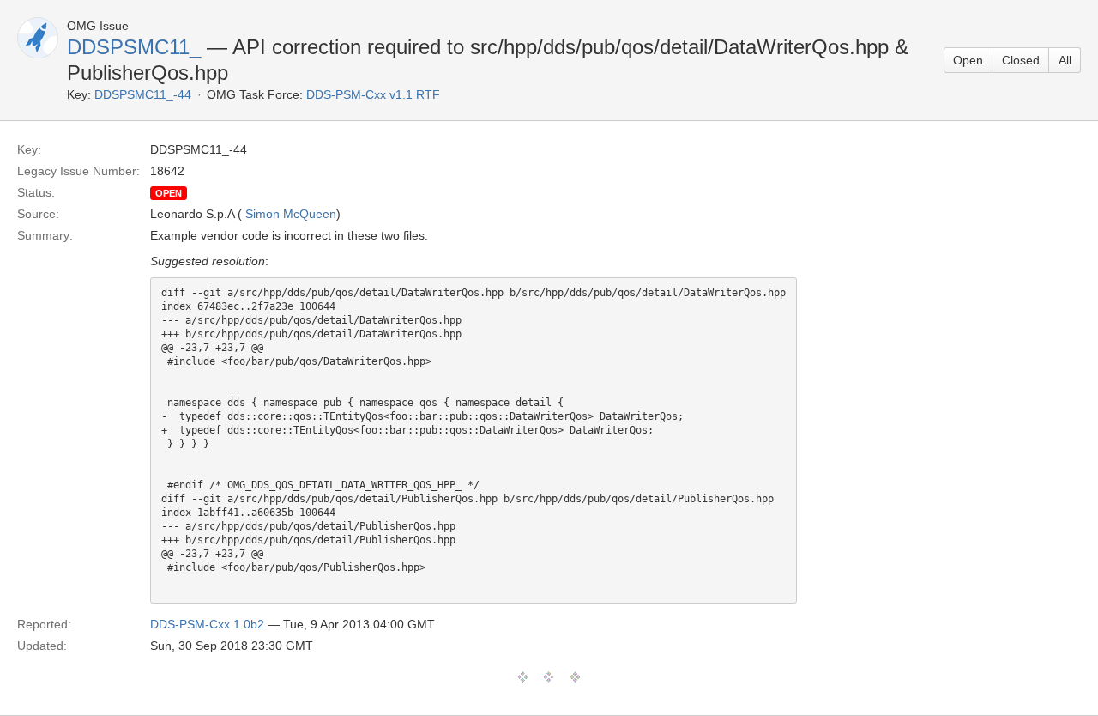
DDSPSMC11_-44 (142, 94)
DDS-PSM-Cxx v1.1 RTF (373, 94)
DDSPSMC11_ (134, 46)
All (1065, 60)
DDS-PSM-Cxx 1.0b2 (207, 624)
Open (968, 60)
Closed (1021, 60)
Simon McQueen (290, 214)
